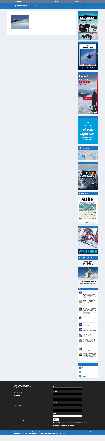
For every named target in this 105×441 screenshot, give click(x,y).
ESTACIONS (75, 5)
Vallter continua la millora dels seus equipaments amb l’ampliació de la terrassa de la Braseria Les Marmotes (89, 294)
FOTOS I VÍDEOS (66, 5)
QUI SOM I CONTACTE (18, 1)
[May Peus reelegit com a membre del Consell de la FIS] (80, 329)
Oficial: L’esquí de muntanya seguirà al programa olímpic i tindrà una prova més (89, 318)
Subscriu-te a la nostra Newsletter (66, 1)
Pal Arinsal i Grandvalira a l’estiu (88, 348)
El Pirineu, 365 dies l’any (88, 334)
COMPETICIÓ (57, 5)
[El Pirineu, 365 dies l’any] (80, 335)
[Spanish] (81, 1)
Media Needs (23, 431)
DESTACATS (89, 296)
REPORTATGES (50, 5)
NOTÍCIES (35, 5)
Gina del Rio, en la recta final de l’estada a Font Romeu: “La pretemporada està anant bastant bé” (89, 302)
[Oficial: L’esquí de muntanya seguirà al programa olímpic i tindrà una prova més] (80, 317)
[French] (83, 1)
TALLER (82, 5)
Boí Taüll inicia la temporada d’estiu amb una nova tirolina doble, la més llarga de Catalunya (89, 341)
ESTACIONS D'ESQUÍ (91, 312)
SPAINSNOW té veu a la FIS (89, 324)
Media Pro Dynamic (18, 405)
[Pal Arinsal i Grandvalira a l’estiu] (80, 348)
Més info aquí (17, 395)
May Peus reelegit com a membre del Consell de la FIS (89, 330)
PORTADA (88, 313)
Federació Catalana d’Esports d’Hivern (22, 411)
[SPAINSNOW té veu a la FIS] (80, 324)
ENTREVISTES (42, 5)
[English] (84, 1)
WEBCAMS (88, 5)
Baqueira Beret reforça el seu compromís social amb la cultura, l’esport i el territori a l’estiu (89, 310)
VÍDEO (89, 325)
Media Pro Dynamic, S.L (44, 431)
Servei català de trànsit (19, 414)
